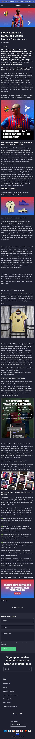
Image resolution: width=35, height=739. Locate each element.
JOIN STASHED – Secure (9, 577)
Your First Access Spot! (25, 577)
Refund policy (7, 698)
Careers (5, 687)
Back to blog (18, 607)
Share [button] (5, 46)
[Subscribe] (30, 669)
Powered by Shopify (20, 736)
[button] (2, 5)
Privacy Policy (7, 702)
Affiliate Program (8, 691)
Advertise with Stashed (10, 695)
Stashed (15, 736)
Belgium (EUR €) (16, 724)
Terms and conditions (10, 706)
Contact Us (6, 683)
